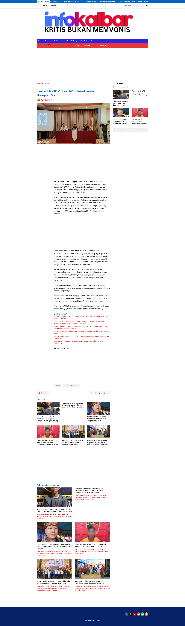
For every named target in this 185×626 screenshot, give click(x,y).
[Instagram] (138, 614)
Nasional (87, 45)
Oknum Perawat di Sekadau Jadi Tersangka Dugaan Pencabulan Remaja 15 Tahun (81, 332)
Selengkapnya (130, 130)
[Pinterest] (134, 614)
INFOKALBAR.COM (46, 99)
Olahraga (74, 41)
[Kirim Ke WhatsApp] (108, 393)
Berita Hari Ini (43, 45)
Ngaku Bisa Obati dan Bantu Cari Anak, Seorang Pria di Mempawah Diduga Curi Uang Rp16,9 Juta (81, 317)
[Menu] (38, 5)
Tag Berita (84, 41)
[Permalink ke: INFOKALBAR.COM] (38, 100)
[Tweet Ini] (95, 393)
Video (95, 45)
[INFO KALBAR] (87, 23)
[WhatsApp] (142, 614)
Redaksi (44, 5)
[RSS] (146, 614)
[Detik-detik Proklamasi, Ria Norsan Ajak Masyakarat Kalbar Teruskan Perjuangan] (98, 431)
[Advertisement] (92, 65)
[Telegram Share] (104, 393)
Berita (40, 41)
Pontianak (74, 386)
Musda (66, 386)
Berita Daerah (59, 45)
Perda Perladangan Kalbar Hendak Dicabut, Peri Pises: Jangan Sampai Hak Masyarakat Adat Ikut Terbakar (81, 327)
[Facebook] (126, 614)
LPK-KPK (58, 386)
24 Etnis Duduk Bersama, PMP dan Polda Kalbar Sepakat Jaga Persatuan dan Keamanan (82, 337)
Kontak (53, 5)
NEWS (61, 88)
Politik (56, 41)
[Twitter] (130, 614)
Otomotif (64, 41)
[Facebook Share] (91, 393)
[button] (143, 5)
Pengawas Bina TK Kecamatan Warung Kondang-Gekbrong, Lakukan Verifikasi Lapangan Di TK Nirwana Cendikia (100, 2)
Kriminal (48, 41)
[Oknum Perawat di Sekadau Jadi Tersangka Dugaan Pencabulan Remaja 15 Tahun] (48, 431)
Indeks (102, 41)
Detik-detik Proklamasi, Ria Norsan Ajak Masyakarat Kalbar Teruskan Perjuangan (79, 342)
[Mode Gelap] (147, 5)
